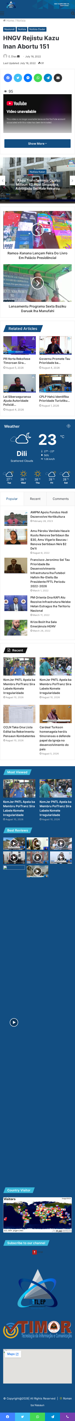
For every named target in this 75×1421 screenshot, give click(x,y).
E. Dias (12, 56)
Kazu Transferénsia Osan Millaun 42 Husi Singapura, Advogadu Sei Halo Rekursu (37, 184)
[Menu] (2, 13)
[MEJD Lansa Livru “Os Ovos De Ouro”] (38, 871)
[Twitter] (18, 78)
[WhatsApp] (38, 78)
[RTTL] (37, 4)
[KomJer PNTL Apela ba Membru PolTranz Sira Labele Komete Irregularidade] (19, 666)
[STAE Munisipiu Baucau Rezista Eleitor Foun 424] (38, 843)
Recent (35, 499)
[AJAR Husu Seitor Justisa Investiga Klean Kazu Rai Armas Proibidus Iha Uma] (38, 857)
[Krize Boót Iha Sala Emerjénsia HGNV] (15, 628)
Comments (61, 499)
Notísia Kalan (37, 171)
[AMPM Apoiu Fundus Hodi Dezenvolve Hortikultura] (15, 518)
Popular (12, 499)
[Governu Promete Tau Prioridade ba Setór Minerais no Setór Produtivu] (55, 345)
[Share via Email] (58, 78)
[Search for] (73, 13)
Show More (36, 143)
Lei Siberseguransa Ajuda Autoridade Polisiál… (17, 400)
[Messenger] (28, 78)
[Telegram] (48, 78)
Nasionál (9, 29)
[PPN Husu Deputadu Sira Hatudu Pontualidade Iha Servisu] (61, 857)
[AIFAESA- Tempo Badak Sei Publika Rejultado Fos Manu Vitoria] (61, 843)
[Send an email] (18, 56)
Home (10, 20)
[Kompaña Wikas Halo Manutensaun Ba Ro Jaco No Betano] (14, 1022)
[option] (37, 180)
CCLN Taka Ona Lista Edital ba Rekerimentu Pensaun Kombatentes (19, 731)
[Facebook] (8, 78)
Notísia (20, 20)
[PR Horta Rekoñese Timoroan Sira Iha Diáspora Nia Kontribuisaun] (19, 345)
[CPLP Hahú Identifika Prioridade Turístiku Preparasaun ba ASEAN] (55, 383)
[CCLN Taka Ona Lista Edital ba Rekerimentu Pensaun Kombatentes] (19, 714)
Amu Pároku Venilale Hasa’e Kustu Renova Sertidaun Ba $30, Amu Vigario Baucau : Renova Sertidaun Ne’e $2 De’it (50, 539)
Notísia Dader (37, 29)
